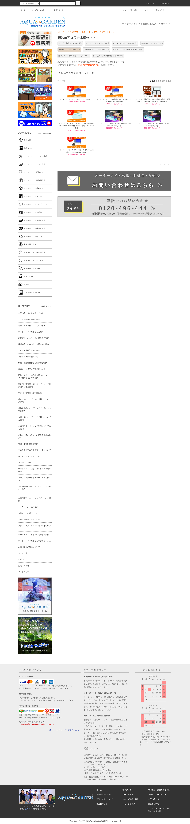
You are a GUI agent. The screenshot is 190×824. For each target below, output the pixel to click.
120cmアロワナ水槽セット (152, 43)
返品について (102, 804)
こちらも (28, 809)
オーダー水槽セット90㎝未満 (70, 43)
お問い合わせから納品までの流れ (31, 313)
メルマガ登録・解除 (130, 10)
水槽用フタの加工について (29, 547)
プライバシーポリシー (157, 794)
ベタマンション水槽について (30, 456)
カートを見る (127, 794)
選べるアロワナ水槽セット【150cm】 (73, 56)
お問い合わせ (159, 10)
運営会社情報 (153, 804)
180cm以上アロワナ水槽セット (96, 49)
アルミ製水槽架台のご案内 (29, 350)
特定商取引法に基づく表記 (159, 790)
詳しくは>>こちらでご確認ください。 (65, 730)
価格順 (168, 81)
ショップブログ (128, 804)
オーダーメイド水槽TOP (68, 32)
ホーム (23, 10)
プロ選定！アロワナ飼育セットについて (34, 450)
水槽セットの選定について (29, 513)
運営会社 (21, 559)
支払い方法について (105, 794)
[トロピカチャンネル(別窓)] (35, 123)
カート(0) (165, 3)
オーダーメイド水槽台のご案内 (31, 332)
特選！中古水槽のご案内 (28, 444)
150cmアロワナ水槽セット (105, 32)
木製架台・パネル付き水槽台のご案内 (33, 338)
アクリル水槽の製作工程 (28, 357)
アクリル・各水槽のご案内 (29, 319)
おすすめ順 (160, 81)
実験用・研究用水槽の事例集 (30, 393)
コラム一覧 (22, 553)
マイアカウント (128, 790)
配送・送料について (105, 799)
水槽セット (86, 32)
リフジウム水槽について (28, 462)
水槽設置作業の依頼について (30, 519)
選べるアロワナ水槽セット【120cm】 (128, 49)
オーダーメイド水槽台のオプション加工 (34, 541)
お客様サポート (57, 10)
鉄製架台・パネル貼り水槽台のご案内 (33, 344)
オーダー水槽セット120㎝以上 (125, 43)
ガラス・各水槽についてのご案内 (31, 326)
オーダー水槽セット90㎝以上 (97, 43)
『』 (88, 65)
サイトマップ (23, 572)
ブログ (145, 10)
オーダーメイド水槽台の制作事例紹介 (33, 535)
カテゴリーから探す (39, 10)
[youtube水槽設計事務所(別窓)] (35, 38)
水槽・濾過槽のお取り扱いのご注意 (32, 363)
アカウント (150, 3)
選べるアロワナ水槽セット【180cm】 (108, 56)
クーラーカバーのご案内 (28, 507)
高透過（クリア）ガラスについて (31, 369)
